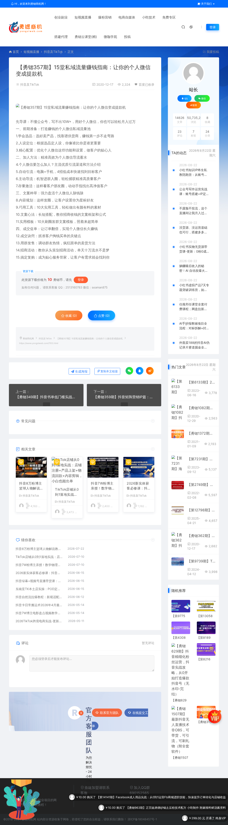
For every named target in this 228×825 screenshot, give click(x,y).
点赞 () (103, 315)
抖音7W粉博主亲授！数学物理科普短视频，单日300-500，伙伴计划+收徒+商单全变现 (103, 486)
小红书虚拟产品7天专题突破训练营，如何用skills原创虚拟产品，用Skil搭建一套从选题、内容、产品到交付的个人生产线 (194, 287)
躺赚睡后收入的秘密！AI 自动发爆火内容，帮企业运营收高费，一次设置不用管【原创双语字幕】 (193, 268)
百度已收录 (146, 84)
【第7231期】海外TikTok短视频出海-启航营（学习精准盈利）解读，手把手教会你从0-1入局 (201, 459)
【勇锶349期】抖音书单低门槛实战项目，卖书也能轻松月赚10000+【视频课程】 (46, 397)
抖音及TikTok (53, 52)
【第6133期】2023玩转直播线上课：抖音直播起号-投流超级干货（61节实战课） (201, 382)
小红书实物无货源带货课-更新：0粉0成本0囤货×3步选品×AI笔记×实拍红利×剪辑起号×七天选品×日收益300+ (194, 249)
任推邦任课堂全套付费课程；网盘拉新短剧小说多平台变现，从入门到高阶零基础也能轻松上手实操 (193, 306)
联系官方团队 (109, 713)
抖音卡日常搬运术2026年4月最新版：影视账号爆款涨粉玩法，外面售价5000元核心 (39, 605)
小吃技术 (148, 17)
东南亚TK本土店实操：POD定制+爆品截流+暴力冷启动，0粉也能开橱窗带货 (39, 589)
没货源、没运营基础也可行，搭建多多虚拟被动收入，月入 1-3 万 (193, 230)
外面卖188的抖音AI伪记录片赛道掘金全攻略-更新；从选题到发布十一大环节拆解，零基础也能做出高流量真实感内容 (194, 345)
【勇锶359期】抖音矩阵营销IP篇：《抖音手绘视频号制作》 (124, 397)
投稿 (127, 37)
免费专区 (169, 17)
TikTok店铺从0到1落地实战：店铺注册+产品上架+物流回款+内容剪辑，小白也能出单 (67, 492)
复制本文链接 (109, 371)
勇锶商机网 (28, 338)
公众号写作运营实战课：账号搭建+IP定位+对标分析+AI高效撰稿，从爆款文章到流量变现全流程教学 (194, 191)
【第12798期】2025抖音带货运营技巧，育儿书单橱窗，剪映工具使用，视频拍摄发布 (201, 510)
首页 (16, 52)
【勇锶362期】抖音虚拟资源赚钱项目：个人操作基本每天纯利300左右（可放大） (201, 535)
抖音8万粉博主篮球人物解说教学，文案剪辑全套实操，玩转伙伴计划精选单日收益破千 (31, 486)
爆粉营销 (105, 17)
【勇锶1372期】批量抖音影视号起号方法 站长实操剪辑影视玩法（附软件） (201, 433)
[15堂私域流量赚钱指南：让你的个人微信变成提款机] (85, 107)
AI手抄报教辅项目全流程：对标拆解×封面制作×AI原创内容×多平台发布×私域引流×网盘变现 (194, 325)
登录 (213, 27)
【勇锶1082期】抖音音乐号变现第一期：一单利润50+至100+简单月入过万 (201, 408)
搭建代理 (61, 37)
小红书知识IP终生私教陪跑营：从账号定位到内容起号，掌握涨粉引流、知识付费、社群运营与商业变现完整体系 (193, 172)
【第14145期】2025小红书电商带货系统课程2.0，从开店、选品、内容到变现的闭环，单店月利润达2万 (159, 818)
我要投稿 (212, 52)
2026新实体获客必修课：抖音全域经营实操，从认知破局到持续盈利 (139, 486)
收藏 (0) (71, 315)
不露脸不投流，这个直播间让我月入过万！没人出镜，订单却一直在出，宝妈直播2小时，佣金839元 (194, 210)
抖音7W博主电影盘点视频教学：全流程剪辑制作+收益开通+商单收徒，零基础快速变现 (39, 613)
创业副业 (61, 17)
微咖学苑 (110, 37)
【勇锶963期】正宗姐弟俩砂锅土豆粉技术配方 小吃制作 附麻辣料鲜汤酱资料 (176, 797)
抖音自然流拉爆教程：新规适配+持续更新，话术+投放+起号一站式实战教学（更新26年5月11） (39, 597)
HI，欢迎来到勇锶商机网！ (30, 3)
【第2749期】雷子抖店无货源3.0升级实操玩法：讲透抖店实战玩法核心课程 (201, 484)
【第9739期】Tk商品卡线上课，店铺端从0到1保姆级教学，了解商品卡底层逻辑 (201, 561)
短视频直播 (83, 17)
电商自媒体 (126, 17)
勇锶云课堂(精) (86, 37)
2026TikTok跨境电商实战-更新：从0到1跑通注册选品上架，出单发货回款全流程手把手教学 (40, 621)
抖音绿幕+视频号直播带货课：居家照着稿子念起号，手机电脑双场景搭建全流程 (39, 581)
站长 (193, 89)
